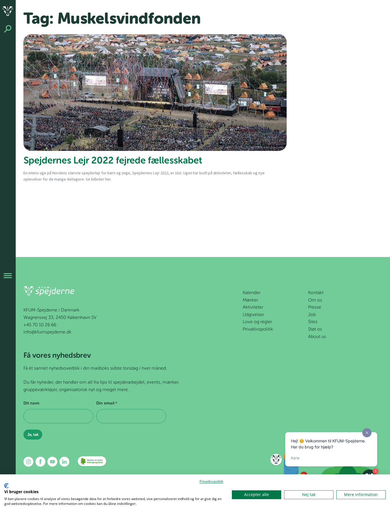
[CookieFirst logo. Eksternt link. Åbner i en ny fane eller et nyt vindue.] (6, 485)
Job (312, 315)
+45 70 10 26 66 (39, 325)
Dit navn (31, 403)
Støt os (315, 329)
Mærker (250, 300)
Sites (312, 322)
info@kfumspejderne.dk (47, 332)
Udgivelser (253, 315)
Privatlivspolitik (258, 329)
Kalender (251, 293)
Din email (106, 403)
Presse (314, 307)
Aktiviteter (253, 307)
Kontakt (315, 293)
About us (317, 337)
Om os (315, 300)
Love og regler (257, 322)
